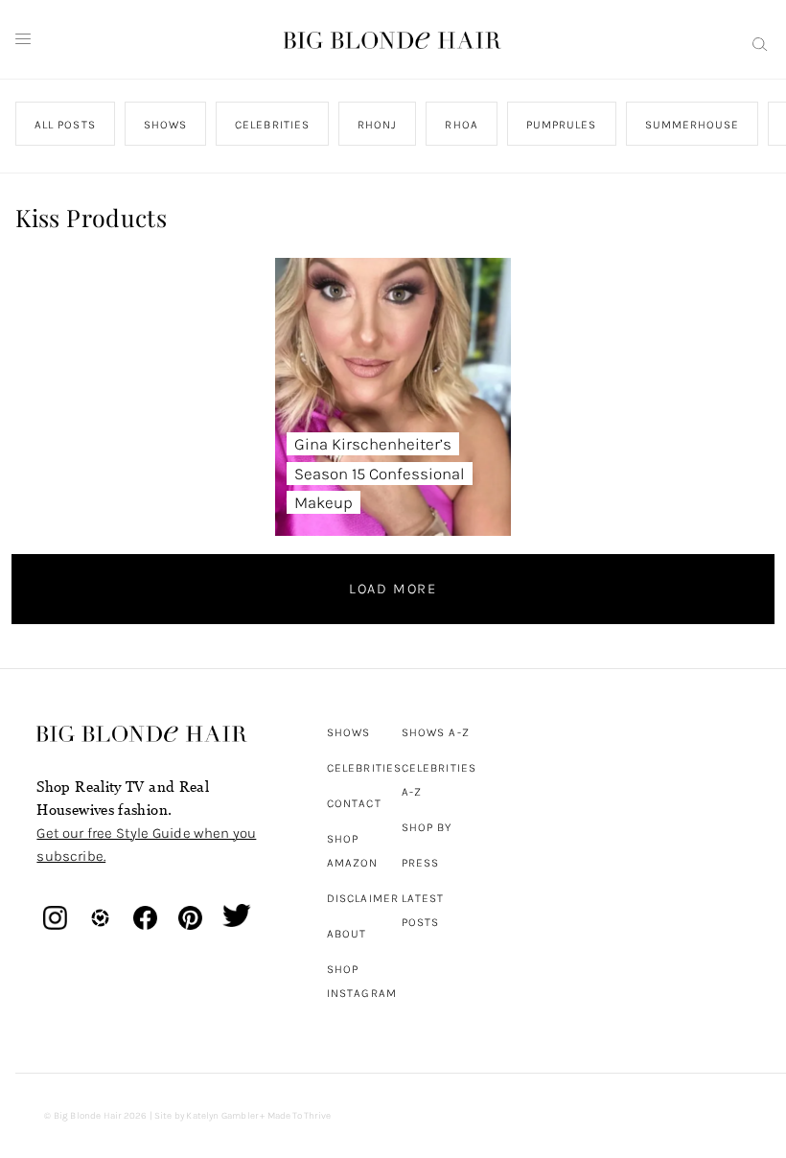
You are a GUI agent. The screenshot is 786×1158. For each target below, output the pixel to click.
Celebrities (364, 768)
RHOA (462, 124)
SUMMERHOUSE (692, 124)
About (346, 933)
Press (420, 862)
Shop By (427, 827)
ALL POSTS (65, 124)
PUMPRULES (561, 124)
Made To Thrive (299, 1116)
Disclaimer (363, 898)
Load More (393, 588)
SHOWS (165, 124)
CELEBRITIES (273, 124)
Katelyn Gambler (222, 1116)
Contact (354, 803)
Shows (348, 732)
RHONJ (377, 124)
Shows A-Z (436, 732)
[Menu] (23, 39)
